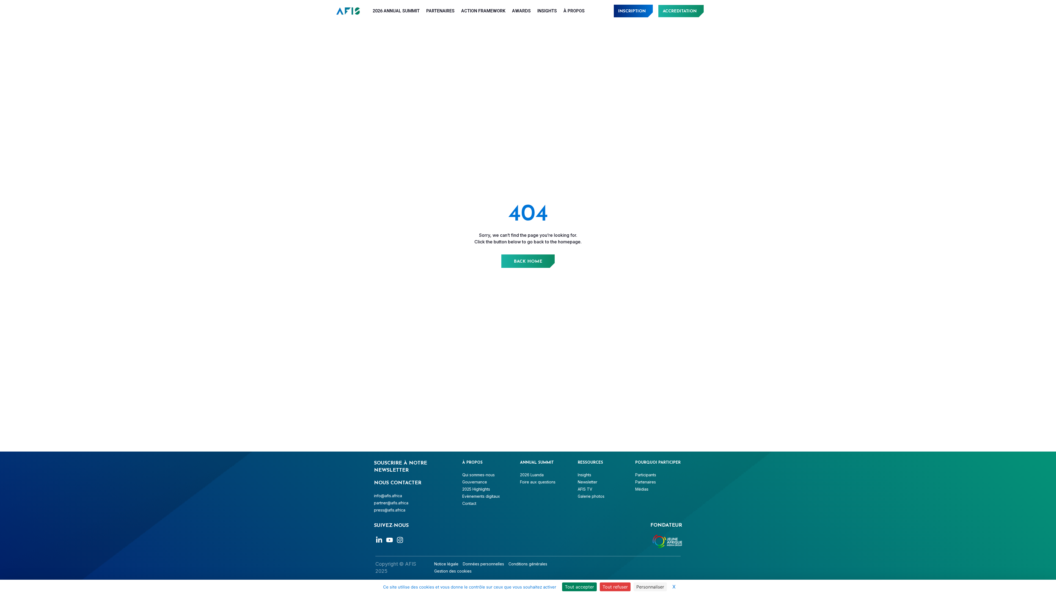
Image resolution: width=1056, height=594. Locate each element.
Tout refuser (615, 587)
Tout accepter (579, 587)
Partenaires (440, 10)
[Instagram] (400, 540)
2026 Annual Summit (396, 10)
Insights (547, 10)
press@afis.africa (389, 510)
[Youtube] (389, 540)
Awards (521, 10)
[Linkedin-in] (379, 540)
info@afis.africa (388, 495)
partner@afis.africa (391, 503)
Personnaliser (650, 587)
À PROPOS (574, 10)
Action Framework (483, 10)
